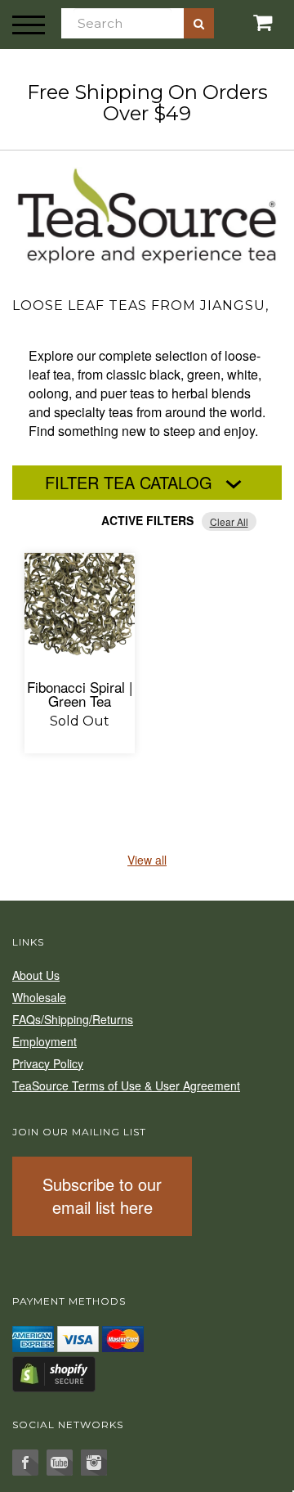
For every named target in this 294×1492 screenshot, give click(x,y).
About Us (36, 975)
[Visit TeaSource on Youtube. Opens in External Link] (60, 1462)
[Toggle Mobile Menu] (28, 24)
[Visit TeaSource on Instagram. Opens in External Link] (94, 1462)
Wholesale (39, 997)
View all (147, 860)
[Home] (147, 213)
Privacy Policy (47, 1063)
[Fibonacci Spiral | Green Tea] (79, 608)
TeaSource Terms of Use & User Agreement (126, 1085)
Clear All (229, 521)
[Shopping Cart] (245, 22)
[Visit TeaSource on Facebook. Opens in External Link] (25, 1462)
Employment (44, 1041)
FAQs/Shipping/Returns (72, 1019)
